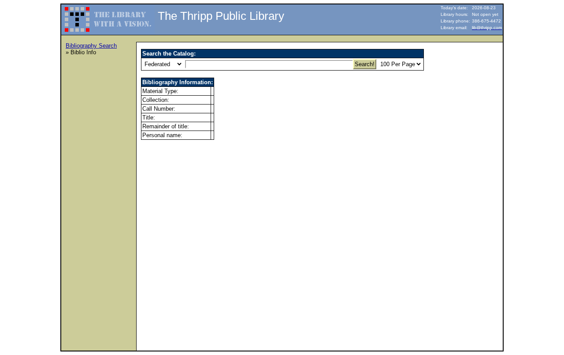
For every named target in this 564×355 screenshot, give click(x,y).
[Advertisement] (101, 194)
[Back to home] (108, 15)
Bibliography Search (91, 45)
